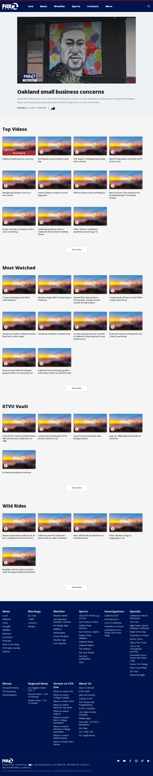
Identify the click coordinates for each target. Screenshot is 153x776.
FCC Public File (86, 731)
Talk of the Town (138, 642)
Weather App (59, 639)
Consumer (7, 637)
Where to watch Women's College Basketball (61, 729)
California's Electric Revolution (139, 617)
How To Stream (86, 687)
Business (6, 633)
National (6, 619)
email (118, 760)
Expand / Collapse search (149, 6)
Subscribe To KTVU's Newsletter (89, 723)
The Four (134, 621)
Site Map (83, 728)
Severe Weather (61, 636)
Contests (32, 622)
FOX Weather (59, 643)
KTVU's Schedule (87, 708)
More (108, 6)
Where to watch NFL (63, 691)
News (6, 611)
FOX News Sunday (11, 648)
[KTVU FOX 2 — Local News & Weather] (12, 6)
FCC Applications (87, 735)
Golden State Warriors (85, 627)
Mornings (34, 611)
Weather (59, 611)
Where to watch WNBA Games (61, 736)
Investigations (114, 611)
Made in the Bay (138, 631)
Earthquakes (59, 632)
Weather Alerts (60, 615)
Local (5, 615)
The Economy (9, 691)
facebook (130, 760)
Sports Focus (136, 639)
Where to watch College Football (61, 696)
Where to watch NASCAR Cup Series (62, 706)
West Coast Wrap (10, 644)
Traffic (31, 619)
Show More (76, 249)
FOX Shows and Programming (86, 703)
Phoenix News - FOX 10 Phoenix (38, 695)
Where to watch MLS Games (63, 743)
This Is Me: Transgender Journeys (136, 649)
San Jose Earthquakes (85, 657)
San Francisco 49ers (88, 621)
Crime (5, 622)
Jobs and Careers (87, 695)
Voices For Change (139, 664)
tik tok (142, 760)
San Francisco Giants (89, 631)
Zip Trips (32, 615)
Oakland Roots (86, 641)
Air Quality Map (60, 625)
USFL (81, 662)
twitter (148, 760)
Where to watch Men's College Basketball (61, 720)
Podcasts (6, 640)
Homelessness (111, 619)
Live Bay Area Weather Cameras (62, 620)
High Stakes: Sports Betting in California (139, 627)
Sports (83, 611)
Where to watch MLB (63, 701)
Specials (135, 611)
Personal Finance (10, 687)
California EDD (111, 615)
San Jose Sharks (86, 652)
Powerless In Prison (114, 626)
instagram (136, 760)
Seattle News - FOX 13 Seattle (37, 701)
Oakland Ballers (86, 645)
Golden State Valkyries (85, 636)
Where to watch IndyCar (61, 712)
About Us (85, 683)
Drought (6, 626)
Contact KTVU (85, 698)
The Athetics (85, 648)
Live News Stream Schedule (88, 713)
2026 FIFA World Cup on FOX (89, 617)
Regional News (38, 683)
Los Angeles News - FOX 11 (37, 689)
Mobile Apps (85, 718)
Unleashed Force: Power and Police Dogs (112, 633)
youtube (124, 760)
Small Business (9, 695)
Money (7, 683)
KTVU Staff (84, 691)
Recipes (31, 626)
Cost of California (112, 622)
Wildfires (6, 630)
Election (6, 651)
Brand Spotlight (137, 674)
